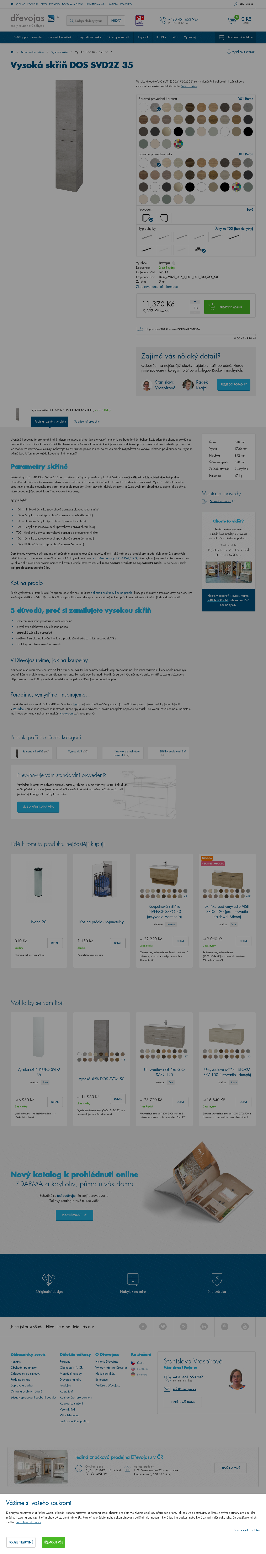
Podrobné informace (28, 1522)
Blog (44, 4)
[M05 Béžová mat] (236, 132)
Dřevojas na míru (70, 1379)
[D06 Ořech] (190, 107)
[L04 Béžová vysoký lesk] (166, 132)
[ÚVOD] (12, 4)
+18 (123, 1059)
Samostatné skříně (59, 37)
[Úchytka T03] (181, 237)
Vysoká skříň (59, 52)
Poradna (32, 4)
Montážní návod (220, 501)
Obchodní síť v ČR (71, 1367)
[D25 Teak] (190, 120)
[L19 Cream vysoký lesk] (201, 132)
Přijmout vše (53, 1542)
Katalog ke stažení (71, 1403)
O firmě (20, 4)
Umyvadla (143, 37)
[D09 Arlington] (201, 107)
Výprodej (190, 37)
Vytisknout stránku (243, 52)
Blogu (76, 704)
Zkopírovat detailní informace (157, 286)
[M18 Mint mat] (143, 144)
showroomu (67, 713)
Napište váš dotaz (183, 1401)
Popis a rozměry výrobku (50, 421)
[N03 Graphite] (248, 120)
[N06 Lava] (143, 132)
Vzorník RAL (67, 1409)
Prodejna (65, 1385)
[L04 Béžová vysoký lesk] (178, 187)
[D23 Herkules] (166, 120)
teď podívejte (66, 1195)
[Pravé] (163, 218)
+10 (248, 1056)
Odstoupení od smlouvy (25, 1373)
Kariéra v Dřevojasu (107, 1385)
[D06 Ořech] (190, 163)
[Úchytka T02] (163, 237)
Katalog (54, 4)
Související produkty (87, 421)
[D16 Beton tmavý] (225, 107)
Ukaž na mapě (231, 1467)
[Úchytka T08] (163, 250)
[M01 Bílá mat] (225, 132)
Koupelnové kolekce (240, 37)
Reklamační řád (20, 1379)
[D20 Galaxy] (248, 107)
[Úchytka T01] (146, 237)
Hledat (116, 20)
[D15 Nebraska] (213, 107)
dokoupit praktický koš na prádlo (112, 593)
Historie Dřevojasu (106, 1361)
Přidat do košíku (231, 307)
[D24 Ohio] (178, 120)
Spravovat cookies (247, 1530)
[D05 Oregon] (178, 107)
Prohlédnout (72, 1214)
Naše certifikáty (105, 1373)
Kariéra (113, 4)
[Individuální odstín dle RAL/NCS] (178, 144)
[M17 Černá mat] (248, 132)
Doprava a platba (72, 4)
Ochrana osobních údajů (26, 1391)
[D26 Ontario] (201, 120)
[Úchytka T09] (181, 250)
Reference (101, 1379)
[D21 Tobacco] (143, 120)
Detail (55, 943)
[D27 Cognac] (213, 120)
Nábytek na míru (96, 4)
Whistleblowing (69, 1415)
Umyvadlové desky (89, 37)
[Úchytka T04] (198, 237)
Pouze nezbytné (21, 1542)
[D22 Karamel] (155, 120)
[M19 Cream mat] (155, 144)
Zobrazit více (189, 86)
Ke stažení (66, 1391)
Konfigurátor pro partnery (76, 1397)
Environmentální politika (75, 1421)
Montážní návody (71, 1373)
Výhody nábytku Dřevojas (111, 1367)
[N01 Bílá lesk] (143, 107)
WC (175, 37)
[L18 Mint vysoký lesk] (190, 132)
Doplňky (161, 37)
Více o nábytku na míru (38, 806)
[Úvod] (12, 52)
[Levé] (146, 218)
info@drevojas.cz (184, 1389)
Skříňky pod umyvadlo (28, 37)
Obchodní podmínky (24, 1367)
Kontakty (126, 4)
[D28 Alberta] (225, 120)
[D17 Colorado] (236, 107)
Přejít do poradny (234, 384)
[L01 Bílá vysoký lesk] (155, 187)
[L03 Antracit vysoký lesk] (155, 132)
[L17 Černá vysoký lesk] (178, 132)
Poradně (18, 709)
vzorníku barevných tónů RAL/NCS (115, 558)
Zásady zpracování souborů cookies (34, 1397)
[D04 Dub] (166, 107)
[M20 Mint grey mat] (166, 144)
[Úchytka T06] (233, 237)
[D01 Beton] (155, 107)
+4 (185, 896)
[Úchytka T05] (216, 237)
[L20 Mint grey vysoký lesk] (213, 132)
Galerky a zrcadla (118, 37)
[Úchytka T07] (146, 250)
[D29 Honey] (236, 120)
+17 (248, 896)
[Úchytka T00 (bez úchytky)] (198, 249)
